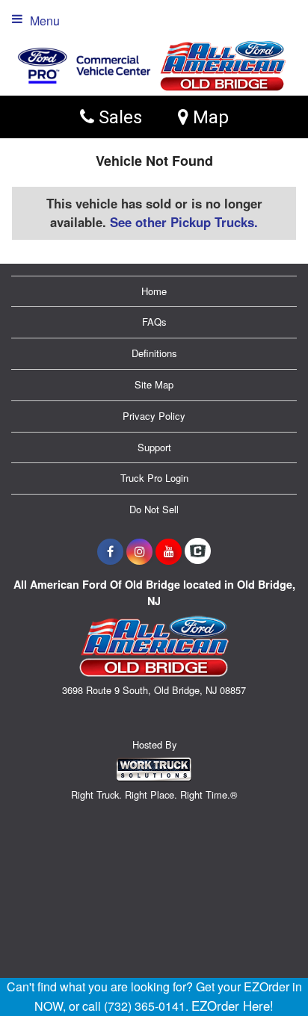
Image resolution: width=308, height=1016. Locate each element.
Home (154, 291)
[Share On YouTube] (168, 551)
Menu (45, 20)
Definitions (154, 353)
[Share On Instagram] (139, 551)
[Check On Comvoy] (198, 551)
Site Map (154, 384)
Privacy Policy (154, 416)
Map (208, 117)
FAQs (154, 322)
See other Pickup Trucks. (184, 222)
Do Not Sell (154, 509)
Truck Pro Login (154, 478)
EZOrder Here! (232, 1006)
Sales (118, 117)
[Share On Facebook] (110, 551)
